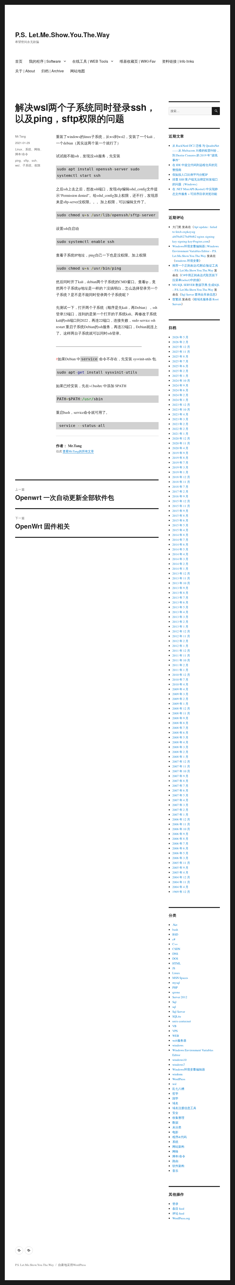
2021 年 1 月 (180, 433)
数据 (175, 1122)
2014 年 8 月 (180, 535)
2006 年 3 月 (180, 858)
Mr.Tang (20, 136)
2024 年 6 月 (180, 390)
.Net (174, 925)
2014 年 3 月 (180, 559)
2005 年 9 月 (180, 867)
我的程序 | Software (45, 61)
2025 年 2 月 (180, 371)
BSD (175, 934)
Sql (174, 1002)
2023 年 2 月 (180, 424)
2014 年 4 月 (180, 554)
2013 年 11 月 (181, 578)
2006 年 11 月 (181, 824)
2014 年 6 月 (180, 544)
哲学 (175, 1093)
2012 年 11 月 (181, 636)
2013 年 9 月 (180, 588)
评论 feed (178, 1213)
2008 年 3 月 (180, 747)
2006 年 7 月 (180, 843)
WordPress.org (181, 1218)
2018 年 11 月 (181, 482)
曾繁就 (176, 299)
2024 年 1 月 (180, 400)
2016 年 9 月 (180, 496)
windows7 (178, 1064)
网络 (37, 149)
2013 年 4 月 (180, 612)
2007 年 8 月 (180, 781)
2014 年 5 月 (180, 549)
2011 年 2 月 (180, 665)
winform (177, 1074)
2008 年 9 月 (180, 718)
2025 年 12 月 (181, 347)
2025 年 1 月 (180, 376)
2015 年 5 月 (180, 525)
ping (18, 160)
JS (173, 968)
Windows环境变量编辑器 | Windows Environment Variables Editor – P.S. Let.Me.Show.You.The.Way (195, 251)
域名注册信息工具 (184, 1108)
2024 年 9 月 (180, 385)
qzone (176, 992)
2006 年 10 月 (181, 829)
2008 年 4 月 (180, 742)
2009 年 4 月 (180, 689)
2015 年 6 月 (180, 520)
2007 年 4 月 (180, 800)
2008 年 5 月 (180, 737)
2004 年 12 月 (181, 877)
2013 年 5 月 (180, 607)
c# (173, 939)
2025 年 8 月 (180, 356)
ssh (34, 160)
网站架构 (178, 1146)
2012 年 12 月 (181, 631)
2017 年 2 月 (180, 491)
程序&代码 (179, 1137)
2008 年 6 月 (180, 732)
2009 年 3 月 (180, 694)
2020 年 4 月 (180, 448)
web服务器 (179, 1040)
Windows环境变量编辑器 (188, 1069)
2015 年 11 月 (181, 506)
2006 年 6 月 (180, 848)
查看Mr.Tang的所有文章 (78, 451)
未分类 (176, 1127)
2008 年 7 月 (180, 728)
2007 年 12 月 (181, 761)
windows (177, 1045)
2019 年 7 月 (180, 462)
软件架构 (178, 1166)
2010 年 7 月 (180, 679)
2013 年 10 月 (181, 583)
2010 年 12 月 (181, 675)
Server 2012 (179, 997)
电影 (175, 1132)
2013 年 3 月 (180, 617)
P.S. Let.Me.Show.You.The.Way (62, 34)
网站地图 (77, 70)
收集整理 (178, 1118)
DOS (175, 958)
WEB (175, 1036)
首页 (18, 61)
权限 (37, 165)
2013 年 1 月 (180, 626)
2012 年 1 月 (180, 646)
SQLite (176, 1016)
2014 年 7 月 (180, 540)
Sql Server (178, 1011)
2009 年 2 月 (180, 699)
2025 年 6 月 (180, 366)
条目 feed (178, 1208)
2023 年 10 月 (181, 409)
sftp (26, 160)
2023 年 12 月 (181, 405)
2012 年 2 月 (180, 641)
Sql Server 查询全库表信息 (198, 294)
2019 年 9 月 (180, 453)
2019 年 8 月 (180, 458)
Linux (18, 149)
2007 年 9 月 (180, 776)
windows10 (179, 1060)
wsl (17, 165)
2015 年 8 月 (180, 515)
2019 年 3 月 (180, 467)
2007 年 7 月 (180, 785)
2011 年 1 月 (180, 670)
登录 (175, 1204)
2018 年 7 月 (180, 487)
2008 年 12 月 (181, 708)
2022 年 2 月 (180, 429)
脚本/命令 (21, 154)
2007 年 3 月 (180, 805)
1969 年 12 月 (181, 892)
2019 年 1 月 (180, 472)
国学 (175, 1098)
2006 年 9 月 (180, 834)
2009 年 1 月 (180, 704)
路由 (175, 1161)
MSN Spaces (180, 978)
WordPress (178, 1079)
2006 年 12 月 (181, 819)
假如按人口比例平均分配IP (190, 174)
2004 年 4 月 (180, 887)
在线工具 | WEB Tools (90, 61)
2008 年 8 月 (180, 723)
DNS (175, 954)
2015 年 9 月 (180, 511)
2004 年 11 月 (181, 882)
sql (174, 1007)
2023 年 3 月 (180, 419)
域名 (175, 1103)
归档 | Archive (52, 70)
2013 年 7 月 (180, 597)
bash (175, 929)
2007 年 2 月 (180, 810)
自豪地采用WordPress (72, 1265)
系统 (28, 149)
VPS (175, 1031)
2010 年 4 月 (180, 684)
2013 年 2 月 (180, 622)
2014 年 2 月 (180, 564)
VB (174, 1026)
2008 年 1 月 (180, 757)
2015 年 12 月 (181, 501)
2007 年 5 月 (180, 795)
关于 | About (25, 70)
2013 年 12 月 (181, 573)
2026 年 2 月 (180, 342)
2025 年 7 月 (180, 361)
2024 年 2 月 (180, 395)
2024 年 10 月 (181, 380)
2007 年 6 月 (180, 790)
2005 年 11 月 (181, 863)
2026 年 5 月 (180, 337)
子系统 (26, 165)
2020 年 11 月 (181, 443)
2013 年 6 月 (180, 602)
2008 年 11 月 (181, 713)
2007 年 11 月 (181, 766)
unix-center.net (181, 1021)
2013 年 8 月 (180, 593)
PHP (175, 987)
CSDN (176, 949)
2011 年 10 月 (181, 660)
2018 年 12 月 (181, 477)
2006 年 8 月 (180, 839)
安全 (175, 1113)
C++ (175, 944)
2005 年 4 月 (180, 872)
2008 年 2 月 (180, 752)
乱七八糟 (178, 1089)
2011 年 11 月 (181, 655)
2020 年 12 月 (181, 438)
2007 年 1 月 (180, 814)
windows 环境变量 (187, 261)
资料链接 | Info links (178, 61)
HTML (176, 963)
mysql (176, 983)
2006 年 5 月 (180, 853)
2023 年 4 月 (180, 414)
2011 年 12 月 (181, 650)
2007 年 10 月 (181, 771)
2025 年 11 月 (181, 351)
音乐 (175, 1171)
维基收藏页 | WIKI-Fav (138, 61)
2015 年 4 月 (180, 530)
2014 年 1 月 (180, 568)
